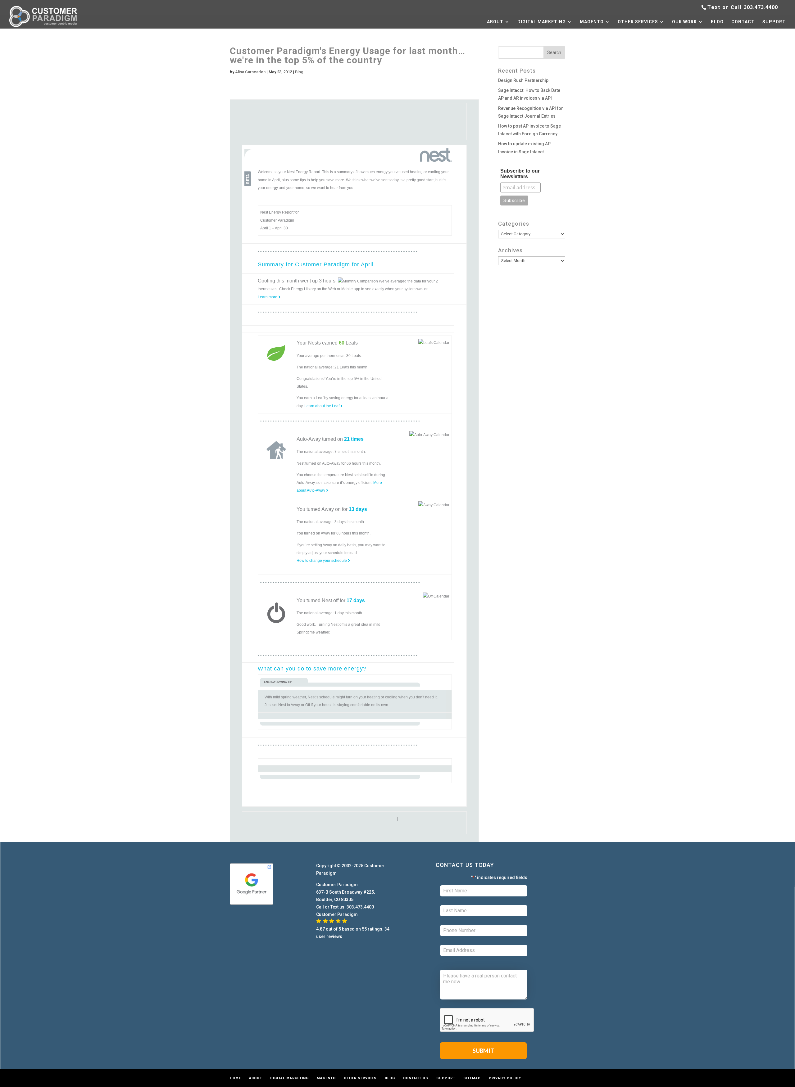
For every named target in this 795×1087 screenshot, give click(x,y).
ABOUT (495, 22)
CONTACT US (415, 1078)
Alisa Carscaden (250, 72)
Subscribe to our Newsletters (520, 173)
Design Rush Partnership (523, 80)
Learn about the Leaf (322, 406)
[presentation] (487, 1020)
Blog (299, 72)
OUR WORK (684, 22)
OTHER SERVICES (638, 22)
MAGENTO (592, 22)
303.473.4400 (761, 7)
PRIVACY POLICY (505, 1078)
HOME (235, 1078)
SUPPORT (774, 22)
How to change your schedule (322, 560)
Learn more (268, 297)
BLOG (717, 22)
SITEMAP (472, 1078)
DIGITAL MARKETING (541, 22)
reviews (334, 936)
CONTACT (743, 22)
